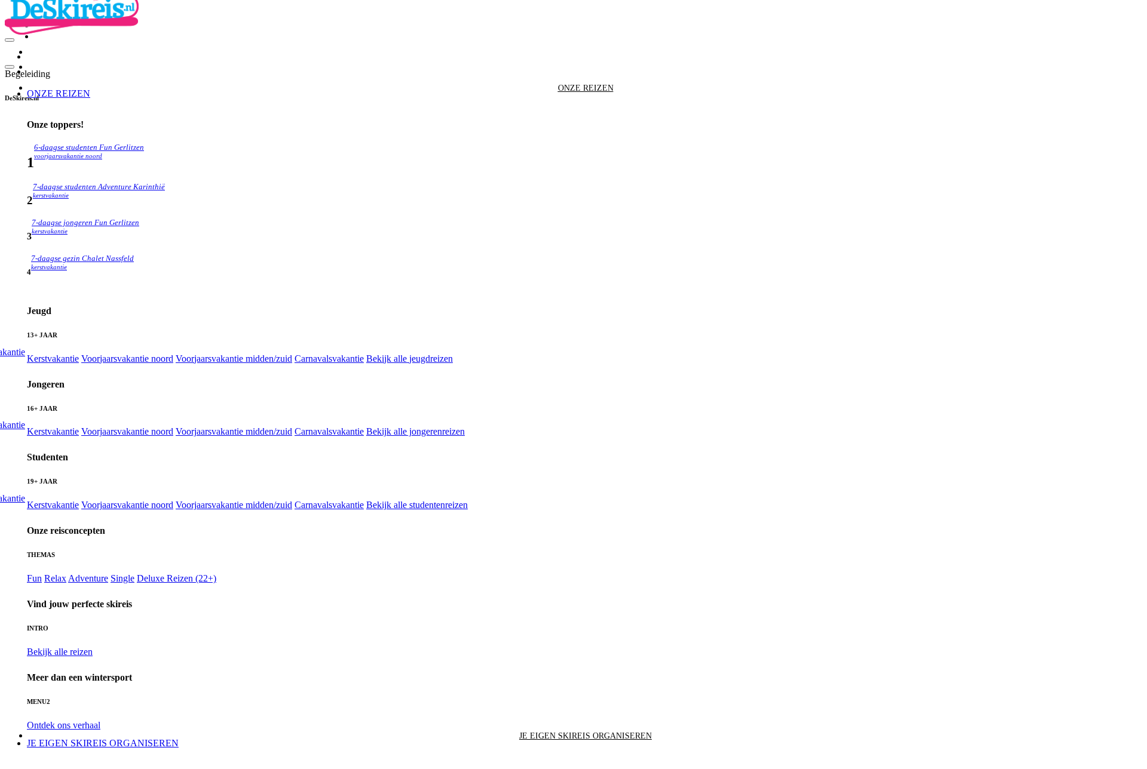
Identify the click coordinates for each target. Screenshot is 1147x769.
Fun (34, 578)
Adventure (88, 578)
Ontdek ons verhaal (63, 725)
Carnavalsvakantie (329, 358)
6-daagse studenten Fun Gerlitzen (89, 151)
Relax (55, 578)
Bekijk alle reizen (60, 652)
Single (122, 578)
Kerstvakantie (53, 358)
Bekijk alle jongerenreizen (415, 431)
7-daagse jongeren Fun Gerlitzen (85, 227)
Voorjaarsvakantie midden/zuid (234, 358)
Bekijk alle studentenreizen (417, 505)
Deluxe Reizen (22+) (176, 578)
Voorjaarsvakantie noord (127, 358)
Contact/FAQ (56, 37)
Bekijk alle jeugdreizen (409, 358)
